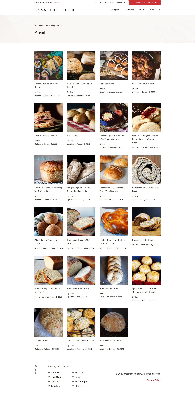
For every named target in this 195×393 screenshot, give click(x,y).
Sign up (56, 2)
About (152, 9)
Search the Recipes (120, 2)
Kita (38, 92)
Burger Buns (73, 135)
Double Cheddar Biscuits (45, 135)
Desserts (55, 381)
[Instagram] (106, 2)
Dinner (78, 377)
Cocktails (129, 9)
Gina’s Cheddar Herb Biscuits (80, 340)
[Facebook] (95, 2)
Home (111, 2)
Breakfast (79, 372)
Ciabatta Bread (41, 340)
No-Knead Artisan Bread (111, 340)
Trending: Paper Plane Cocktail (145, 2)
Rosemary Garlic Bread (142, 240)
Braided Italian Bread (109, 288)
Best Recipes (81, 381)
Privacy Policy (154, 380)
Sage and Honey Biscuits (143, 83)
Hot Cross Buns (107, 83)
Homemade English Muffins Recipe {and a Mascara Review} (145, 139)
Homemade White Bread (78, 288)
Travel (142, 9)
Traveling (55, 386)
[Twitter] (101, 2)
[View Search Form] (159, 10)
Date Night (56, 377)
